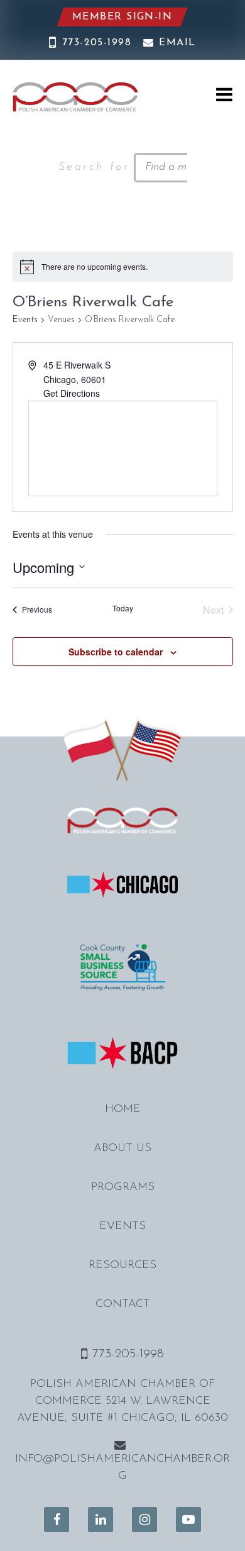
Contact (122, 1304)
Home (123, 1109)
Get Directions (71, 393)
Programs (123, 1187)
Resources (122, 1265)
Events (25, 320)
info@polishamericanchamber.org (122, 1468)
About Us (122, 1148)
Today (122, 608)
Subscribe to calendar (115, 651)
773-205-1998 (96, 43)
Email (177, 43)
